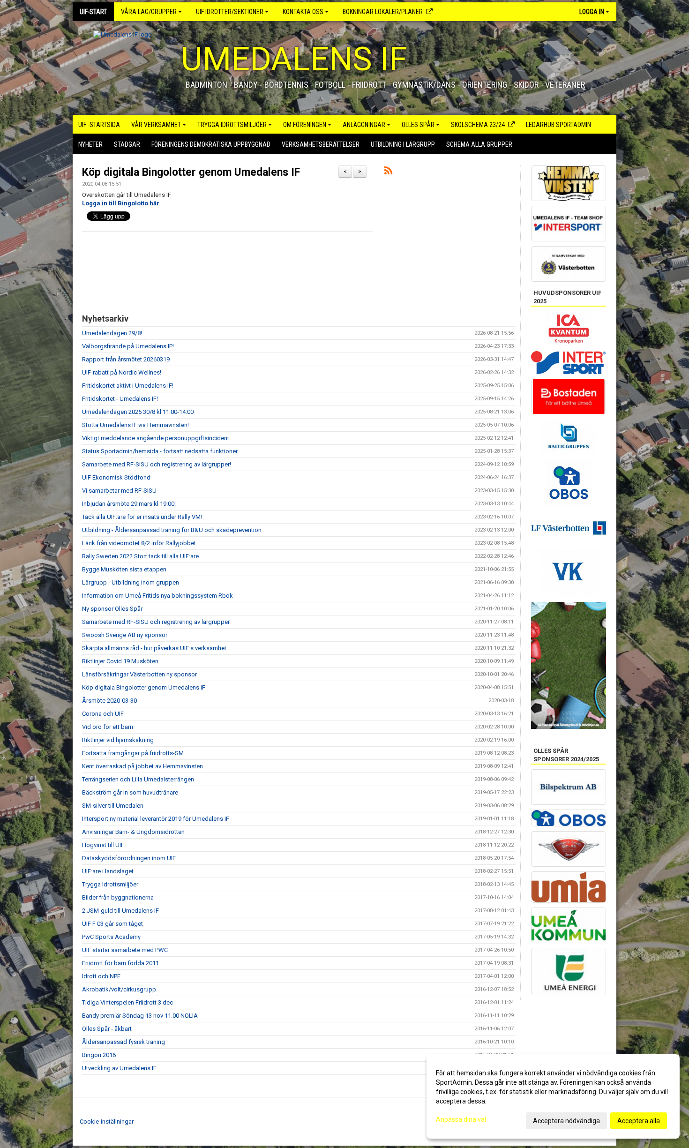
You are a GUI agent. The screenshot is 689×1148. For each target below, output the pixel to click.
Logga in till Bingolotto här (120, 203)
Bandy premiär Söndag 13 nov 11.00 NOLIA (140, 1015)
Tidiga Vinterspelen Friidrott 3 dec (127, 1002)
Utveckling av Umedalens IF (119, 1068)
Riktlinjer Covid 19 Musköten (120, 661)
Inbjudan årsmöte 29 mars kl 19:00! (129, 503)
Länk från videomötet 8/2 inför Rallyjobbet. (139, 543)
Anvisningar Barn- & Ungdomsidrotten (133, 831)
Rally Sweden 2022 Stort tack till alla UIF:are (140, 556)
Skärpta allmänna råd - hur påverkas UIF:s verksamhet (154, 648)
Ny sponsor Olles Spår (112, 608)
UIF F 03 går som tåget (112, 923)
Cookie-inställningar (107, 1121)
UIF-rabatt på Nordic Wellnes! (121, 372)
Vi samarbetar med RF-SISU (119, 490)
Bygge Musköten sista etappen (124, 569)
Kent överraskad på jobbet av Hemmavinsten (142, 766)
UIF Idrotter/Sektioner (229, 11)
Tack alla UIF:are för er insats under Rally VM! (142, 516)
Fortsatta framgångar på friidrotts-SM (133, 753)
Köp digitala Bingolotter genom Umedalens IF (191, 172)
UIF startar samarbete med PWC (125, 949)
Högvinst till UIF (103, 844)
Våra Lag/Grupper (149, 11)
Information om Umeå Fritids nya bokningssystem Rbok (157, 595)
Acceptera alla (638, 1121)
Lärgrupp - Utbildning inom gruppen (130, 582)
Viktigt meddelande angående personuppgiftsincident (155, 438)
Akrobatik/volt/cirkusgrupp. (119, 989)
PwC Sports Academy (111, 936)
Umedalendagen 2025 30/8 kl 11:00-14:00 (138, 411)
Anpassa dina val (461, 1119)
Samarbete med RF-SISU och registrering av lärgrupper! (156, 464)
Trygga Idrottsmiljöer (110, 884)
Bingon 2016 (99, 1054)
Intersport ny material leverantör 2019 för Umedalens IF (155, 818)
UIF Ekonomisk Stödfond (116, 477)
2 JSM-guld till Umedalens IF (120, 910)
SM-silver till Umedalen (112, 805)
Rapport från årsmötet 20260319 (126, 359)
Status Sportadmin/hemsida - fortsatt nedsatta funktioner (160, 451)
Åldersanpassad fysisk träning (123, 1041)
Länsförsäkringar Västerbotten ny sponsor (139, 674)
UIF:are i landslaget (108, 871)
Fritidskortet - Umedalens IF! (120, 398)
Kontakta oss (303, 11)
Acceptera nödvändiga (566, 1121)
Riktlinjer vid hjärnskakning (118, 739)
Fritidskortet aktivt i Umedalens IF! (127, 385)
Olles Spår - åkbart (107, 1028)
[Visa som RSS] (388, 172)
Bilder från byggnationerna (118, 897)
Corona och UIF (103, 713)
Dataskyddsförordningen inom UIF (129, 858)
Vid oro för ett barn (107, 726)
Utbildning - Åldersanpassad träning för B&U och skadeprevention (172, 529)
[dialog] (553, 1096)
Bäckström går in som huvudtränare (130, 792)
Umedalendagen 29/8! (112, 333)
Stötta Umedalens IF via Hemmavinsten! (135, 424)
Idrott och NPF (101, 976)
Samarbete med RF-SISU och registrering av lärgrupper (156, 621)
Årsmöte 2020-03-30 (109, 700)
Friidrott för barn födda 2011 (120, 963)
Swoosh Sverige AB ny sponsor (124, 634)
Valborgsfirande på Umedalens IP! (128, 346)
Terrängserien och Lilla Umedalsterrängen (138, 779)
